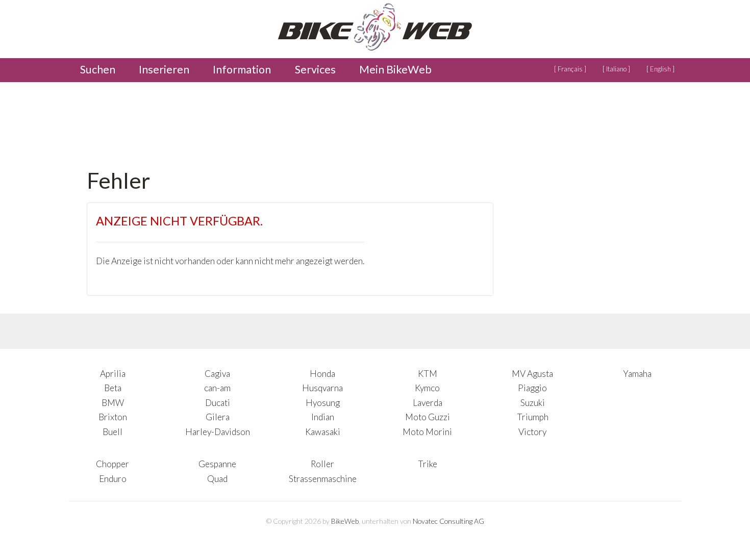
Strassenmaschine (323, 478)
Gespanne (217, 464)
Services (315, 69)
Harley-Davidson (217, 431)
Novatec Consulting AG (448, 521)
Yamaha (637, 373)
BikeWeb (345, 521)
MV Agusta (532, 373)
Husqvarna (322, 388)
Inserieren (164, 69)
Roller (322, 464)
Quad (217, 478)
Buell (112, 431)
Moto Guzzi (427, 417)
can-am (217, 388)
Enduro (113, 478)
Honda (322, 373)
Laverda (427, 402)
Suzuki (532, 402)
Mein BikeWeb (395, 69)
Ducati (217, 402)
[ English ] (660, 69)
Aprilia (113, 373)
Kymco (427, 388)
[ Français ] (570, 69)
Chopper (112, 464)
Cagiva (217, 373)
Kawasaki (322, 431)
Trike (427, 464)
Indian (322, 417)
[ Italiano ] (616, 69)
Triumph (532, 417)
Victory (532, 431)
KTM (427, 373)
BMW (113, 402)
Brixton (112, 417)
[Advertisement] (272, 122)
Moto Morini (427, 431)
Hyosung (323, 402)
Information (242, 69)
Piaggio (532, 388)
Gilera (218, 417)
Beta (112, 388)
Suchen (97, 69)
